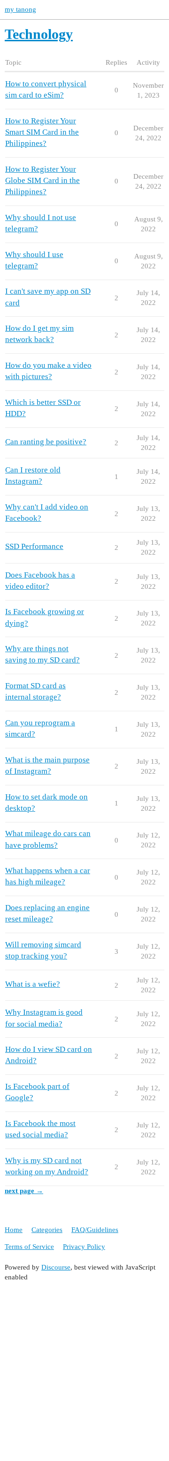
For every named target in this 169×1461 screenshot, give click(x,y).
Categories (46, 1229)
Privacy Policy (84, 1246)
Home (14, 1229)
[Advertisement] (84, 1373)
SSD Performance (34, 546)
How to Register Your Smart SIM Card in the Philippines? (42, 132)
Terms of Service (29, 1246)
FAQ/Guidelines (94, 1229)
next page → (24, 1191)
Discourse (55, 1267)
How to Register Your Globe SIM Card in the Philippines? (42, 180)
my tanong (20, 9)
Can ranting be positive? (45, 441)
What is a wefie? (32, 984)
